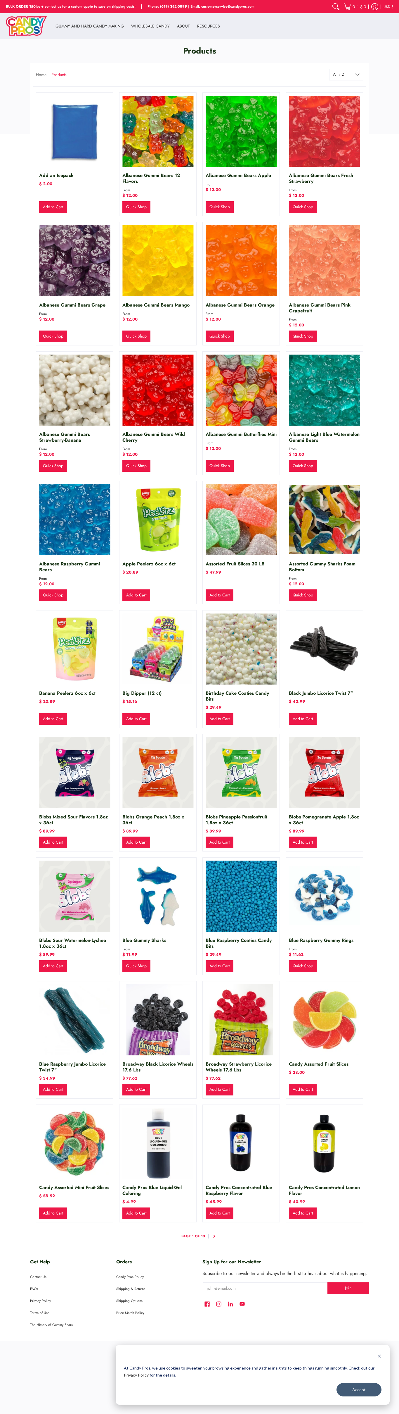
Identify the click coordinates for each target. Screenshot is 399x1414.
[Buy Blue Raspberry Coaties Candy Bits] (241, 896)
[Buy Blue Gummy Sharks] (157, 896)
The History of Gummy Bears (51, 1324)
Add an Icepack (56, 175)
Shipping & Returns (130, 1288)
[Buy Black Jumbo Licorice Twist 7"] (324, 648)
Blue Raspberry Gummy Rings (321, 940)
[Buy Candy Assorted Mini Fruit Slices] (74, 1143)
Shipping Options (129, 1300)
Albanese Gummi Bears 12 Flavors (151, 178)
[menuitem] (336, 6)
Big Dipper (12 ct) (142, 693)
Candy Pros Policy (130, 1276)
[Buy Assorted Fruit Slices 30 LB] (241, 519)
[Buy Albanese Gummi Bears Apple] (241, 131)
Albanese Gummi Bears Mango (156, 305)
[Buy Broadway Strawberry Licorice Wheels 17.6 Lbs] (241, 1019)
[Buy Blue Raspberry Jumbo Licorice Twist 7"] (74, 1019)
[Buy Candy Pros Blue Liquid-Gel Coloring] (157, 1143)
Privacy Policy (136, 1374)
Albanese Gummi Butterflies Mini (241, 434)
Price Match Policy (130, 1312)
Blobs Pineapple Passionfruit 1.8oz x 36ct (236, 819)
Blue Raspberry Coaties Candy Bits (239, 943)
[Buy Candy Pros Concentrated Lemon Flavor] (324, 1143)
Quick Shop (136, 207)
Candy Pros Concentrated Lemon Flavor (324, 1190)
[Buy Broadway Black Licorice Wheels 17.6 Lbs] (157, 1019)
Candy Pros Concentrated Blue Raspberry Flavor (239, 1190)
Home (41, 75)
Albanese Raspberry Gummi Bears (69, 566)
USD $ (388, 6)
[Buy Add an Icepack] (74, 131)
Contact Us (38, 1276)
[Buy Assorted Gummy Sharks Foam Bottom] (324, 519)
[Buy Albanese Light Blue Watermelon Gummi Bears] (324, 390)
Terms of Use (39, 1312)
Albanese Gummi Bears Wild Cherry (153, 437)
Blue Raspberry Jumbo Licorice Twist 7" (72, 1067)
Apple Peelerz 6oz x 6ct (149, 563)
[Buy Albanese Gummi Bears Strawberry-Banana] (74, 390)
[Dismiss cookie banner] (379, 1356)
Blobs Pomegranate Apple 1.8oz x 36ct (324, 819)
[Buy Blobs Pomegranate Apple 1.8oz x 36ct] (324, 772)
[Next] (214, 1236)
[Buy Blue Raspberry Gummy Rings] (324, 896)
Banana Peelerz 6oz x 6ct (67, 693)
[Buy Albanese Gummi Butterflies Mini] (241, 390)
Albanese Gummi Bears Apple (238, 175)
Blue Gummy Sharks (144, 940)
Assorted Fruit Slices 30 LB (235, 563)
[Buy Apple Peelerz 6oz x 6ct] (157, 519)
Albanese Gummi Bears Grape (72, 305)
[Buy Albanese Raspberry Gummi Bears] (74, 519)
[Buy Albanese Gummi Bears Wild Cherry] (157, 390)
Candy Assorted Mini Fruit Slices (74, 1187)
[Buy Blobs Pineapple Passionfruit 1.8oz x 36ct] (241, 772)
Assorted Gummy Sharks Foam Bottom (322, 566)
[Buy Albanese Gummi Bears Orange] (241, 260)
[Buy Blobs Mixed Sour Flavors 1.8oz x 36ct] (74, 772)
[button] (355, 6)
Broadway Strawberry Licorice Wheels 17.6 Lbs (239, 1067)
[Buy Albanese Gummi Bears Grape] (74, 260)
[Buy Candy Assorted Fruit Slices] (324, 1019)
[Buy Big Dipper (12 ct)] (157, 648)
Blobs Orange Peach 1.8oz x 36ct (153, 819)
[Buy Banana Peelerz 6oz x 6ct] (74, 648)
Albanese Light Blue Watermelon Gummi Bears (324, 437)
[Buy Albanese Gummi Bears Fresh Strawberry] (324, 131)
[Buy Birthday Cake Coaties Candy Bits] (241, 648)
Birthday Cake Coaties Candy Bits (237, 696)
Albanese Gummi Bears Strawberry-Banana (64, 437)
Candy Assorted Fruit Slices (318, 1064)
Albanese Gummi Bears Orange (240, 305)
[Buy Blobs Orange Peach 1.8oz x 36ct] (157, 772)
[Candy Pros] (26, 26)
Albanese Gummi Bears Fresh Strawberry (321, 178)
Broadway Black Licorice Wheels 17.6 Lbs (157, 1067)
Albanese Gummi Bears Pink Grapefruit (320, 308)
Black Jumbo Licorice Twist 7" (321, 693)
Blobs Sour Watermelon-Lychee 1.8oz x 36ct (72, 943)
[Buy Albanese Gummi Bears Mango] (157, 260)
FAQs (34, 1288)
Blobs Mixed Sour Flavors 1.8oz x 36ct (73, 819)
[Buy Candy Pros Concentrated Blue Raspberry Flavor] (241, 1143)
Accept (359, 1389)
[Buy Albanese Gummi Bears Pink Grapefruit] (324, 260)
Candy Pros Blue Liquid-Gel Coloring (152, 1190)
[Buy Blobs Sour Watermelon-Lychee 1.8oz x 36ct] (74, 896)
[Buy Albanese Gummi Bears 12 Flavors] (157, 131)
